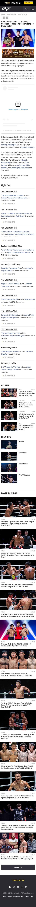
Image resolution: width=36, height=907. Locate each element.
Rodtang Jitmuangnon (8, 145)
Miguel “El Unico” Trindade (10, 284)
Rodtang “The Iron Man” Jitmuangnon (14, 198)
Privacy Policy (7, 897)
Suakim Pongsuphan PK (9, 299)
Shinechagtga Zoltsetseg (20, 168)
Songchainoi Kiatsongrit (9, 315)
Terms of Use (29, 897)
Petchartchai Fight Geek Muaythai (12, 336)
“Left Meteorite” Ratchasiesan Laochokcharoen (17, 250)
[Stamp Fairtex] (9, 467)
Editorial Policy (18, 897)
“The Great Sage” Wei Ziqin (10, 333)
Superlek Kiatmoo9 (27, 147)
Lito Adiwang (20, 165)
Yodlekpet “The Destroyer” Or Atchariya (20, 234)
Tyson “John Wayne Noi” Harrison (18, 252)
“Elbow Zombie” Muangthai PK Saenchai (15, 232)
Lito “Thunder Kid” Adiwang (10, 367)
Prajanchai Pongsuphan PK (10, 268)
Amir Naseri (20, 216)
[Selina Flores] (9, 456)
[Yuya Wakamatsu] (9, 478)
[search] (26, 9)
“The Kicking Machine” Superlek (12, 195)
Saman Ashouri (29, 299)
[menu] (33, 9)
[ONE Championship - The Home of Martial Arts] (6, 9)
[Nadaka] (9, 444)
